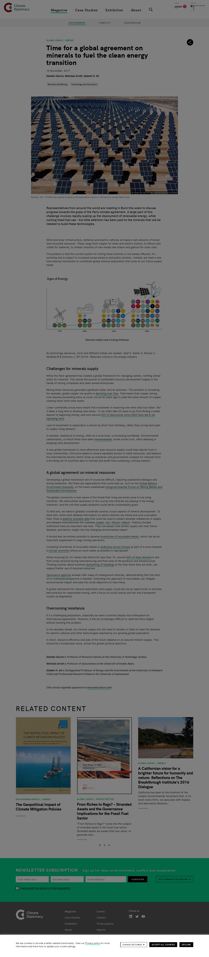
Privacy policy (92, 943)
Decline (186, 944)
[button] (133, 944)
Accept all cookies (163, 944)
